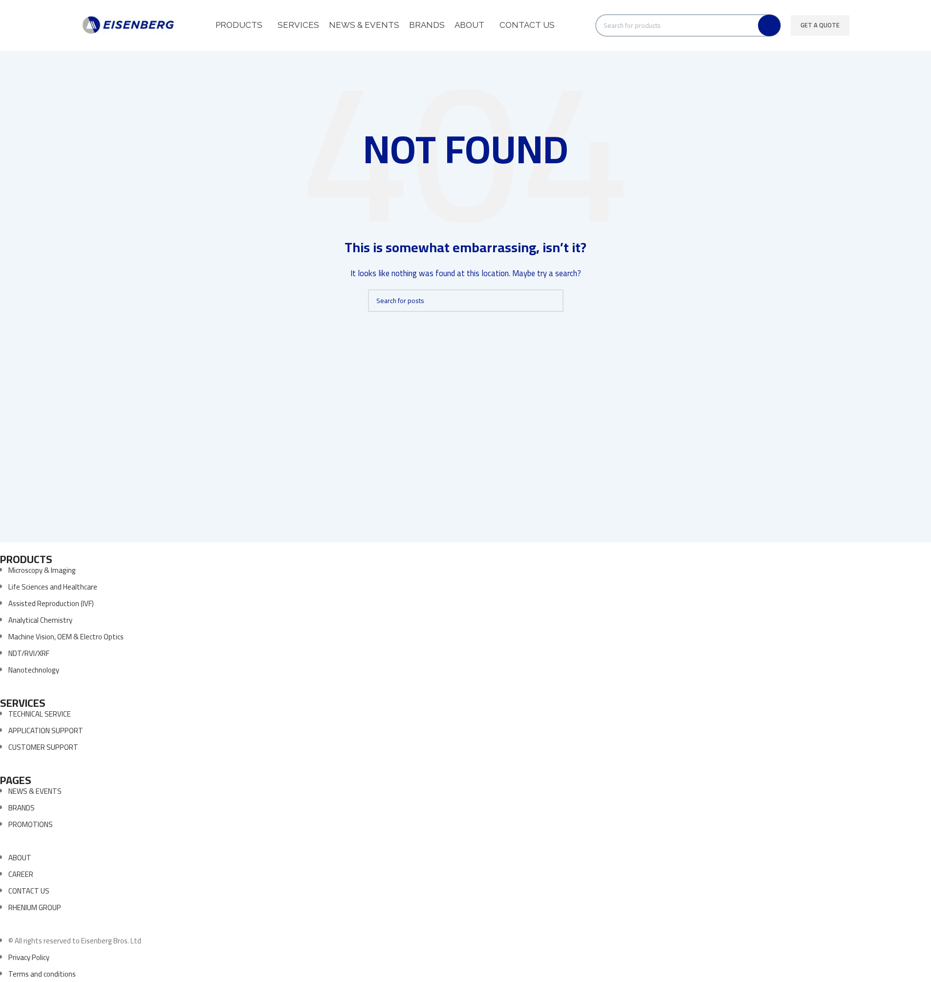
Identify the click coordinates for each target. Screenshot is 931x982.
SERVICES (22, 703)
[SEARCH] (769, 25)
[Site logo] (128, 25)
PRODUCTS (26, 559)
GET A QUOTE (820, 25)
